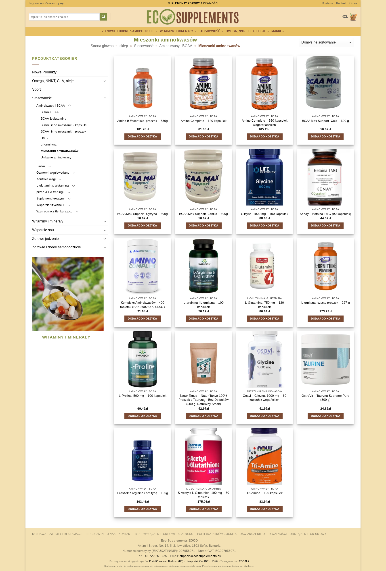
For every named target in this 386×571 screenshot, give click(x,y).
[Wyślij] (103, 17)
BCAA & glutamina (53, 118)
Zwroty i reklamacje (66, 534)
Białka (40, 166)
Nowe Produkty (44, 72)
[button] (46, 3)
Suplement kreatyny (50, 198)
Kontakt (341, 3)
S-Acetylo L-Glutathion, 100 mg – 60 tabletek (203, 495)
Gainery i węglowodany (52, 172)
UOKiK (214, 561)
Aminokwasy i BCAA (175, 46)
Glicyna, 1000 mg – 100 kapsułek (264, 214)
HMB (44, 138)
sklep (124, 46)
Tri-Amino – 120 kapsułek (265, 493)
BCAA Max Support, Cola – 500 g (325, 121)
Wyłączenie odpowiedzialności (168, 534)
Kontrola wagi (46, 179)
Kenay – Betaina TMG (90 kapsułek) (325, 214)
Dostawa (327, 3)
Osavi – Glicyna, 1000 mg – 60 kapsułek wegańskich (264, 398)
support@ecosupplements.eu (200, 556)
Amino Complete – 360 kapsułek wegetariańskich (264, 123)
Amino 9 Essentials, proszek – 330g (142, 121)
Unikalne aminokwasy (56, 157)
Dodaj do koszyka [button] (142, 136)
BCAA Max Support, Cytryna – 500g (142, 214)
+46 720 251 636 (155, 556)
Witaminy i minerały (176, 31)
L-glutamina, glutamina (52, 185)
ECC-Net (244, 561)
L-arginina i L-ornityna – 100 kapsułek (204, 305)
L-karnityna (49, 144)
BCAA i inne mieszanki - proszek (63, 131)
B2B (138, 534)
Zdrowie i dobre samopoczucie (128, 31)
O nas (353, 3)
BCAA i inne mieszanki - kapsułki (63, 125)
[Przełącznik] (105, 81)
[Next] (104, 304)
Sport (36, 89)
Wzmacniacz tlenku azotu (54, 211)
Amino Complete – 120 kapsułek (204, 121)
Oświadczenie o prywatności (263, 534)
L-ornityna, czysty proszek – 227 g (325, 302)
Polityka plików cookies (217, 534)
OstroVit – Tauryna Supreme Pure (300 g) (325, 398)
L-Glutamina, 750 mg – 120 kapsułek (264, 305)
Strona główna (102, 46)
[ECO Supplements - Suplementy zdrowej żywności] (193, 17)
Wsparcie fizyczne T (50, 205)
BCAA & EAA (50, 112)
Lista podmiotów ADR (197, 561)
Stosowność (209, 31)
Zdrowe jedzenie (45, 239)
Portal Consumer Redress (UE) (166, 561)
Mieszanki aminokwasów (59, 151)
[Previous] (34, 304)
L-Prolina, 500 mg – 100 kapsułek (142, 395)
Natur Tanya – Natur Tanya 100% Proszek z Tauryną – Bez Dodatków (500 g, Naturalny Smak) (203, 400)
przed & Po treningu (50, 192)
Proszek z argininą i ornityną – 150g (142, 493)
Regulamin (95, 534)
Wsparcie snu (43, 230)
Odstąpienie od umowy (308, 534)
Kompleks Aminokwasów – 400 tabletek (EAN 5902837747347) (142, 305)
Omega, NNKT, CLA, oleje (246, 31)
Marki (276, 31)
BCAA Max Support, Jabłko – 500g (203, 214)
